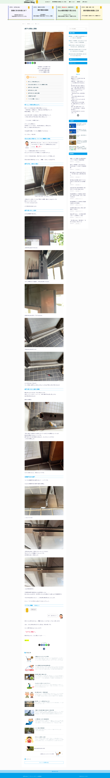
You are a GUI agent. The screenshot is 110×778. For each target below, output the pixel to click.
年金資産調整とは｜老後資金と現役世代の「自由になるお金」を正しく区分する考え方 (78, 195)
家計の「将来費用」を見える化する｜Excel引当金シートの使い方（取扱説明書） (78, 41)
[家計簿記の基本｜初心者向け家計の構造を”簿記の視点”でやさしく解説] (43, 13)
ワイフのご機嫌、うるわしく (33, 98)
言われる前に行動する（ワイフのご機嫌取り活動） (38, 84)
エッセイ (27, 640)
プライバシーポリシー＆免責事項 (35, 776)
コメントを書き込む (44, 762)
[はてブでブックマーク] (30, 63)
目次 (30, 77)
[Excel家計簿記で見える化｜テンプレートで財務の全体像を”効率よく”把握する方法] (67, 13)
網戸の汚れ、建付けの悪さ (33, 87)
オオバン (78, 74)
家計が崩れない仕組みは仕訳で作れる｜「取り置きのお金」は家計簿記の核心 (77, 46)
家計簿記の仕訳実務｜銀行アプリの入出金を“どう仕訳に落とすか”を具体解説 (78, 50)
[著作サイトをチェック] (44, 649)
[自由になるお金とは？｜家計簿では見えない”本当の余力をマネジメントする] (19, 13)
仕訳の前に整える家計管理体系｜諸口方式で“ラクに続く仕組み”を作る (78, 55)
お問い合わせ (25, 776)
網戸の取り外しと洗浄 (32, 90)
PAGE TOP (55, 771)
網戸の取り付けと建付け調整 (33, 93)
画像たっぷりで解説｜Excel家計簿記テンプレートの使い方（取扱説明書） (78, 37)
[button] (35, 63)
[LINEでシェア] (33, 63)
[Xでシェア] (26, 63)
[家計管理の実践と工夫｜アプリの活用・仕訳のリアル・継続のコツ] (91, 13)
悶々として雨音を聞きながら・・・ (35, 81)
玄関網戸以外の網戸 (32, 96)
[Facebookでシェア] (28, 63)
